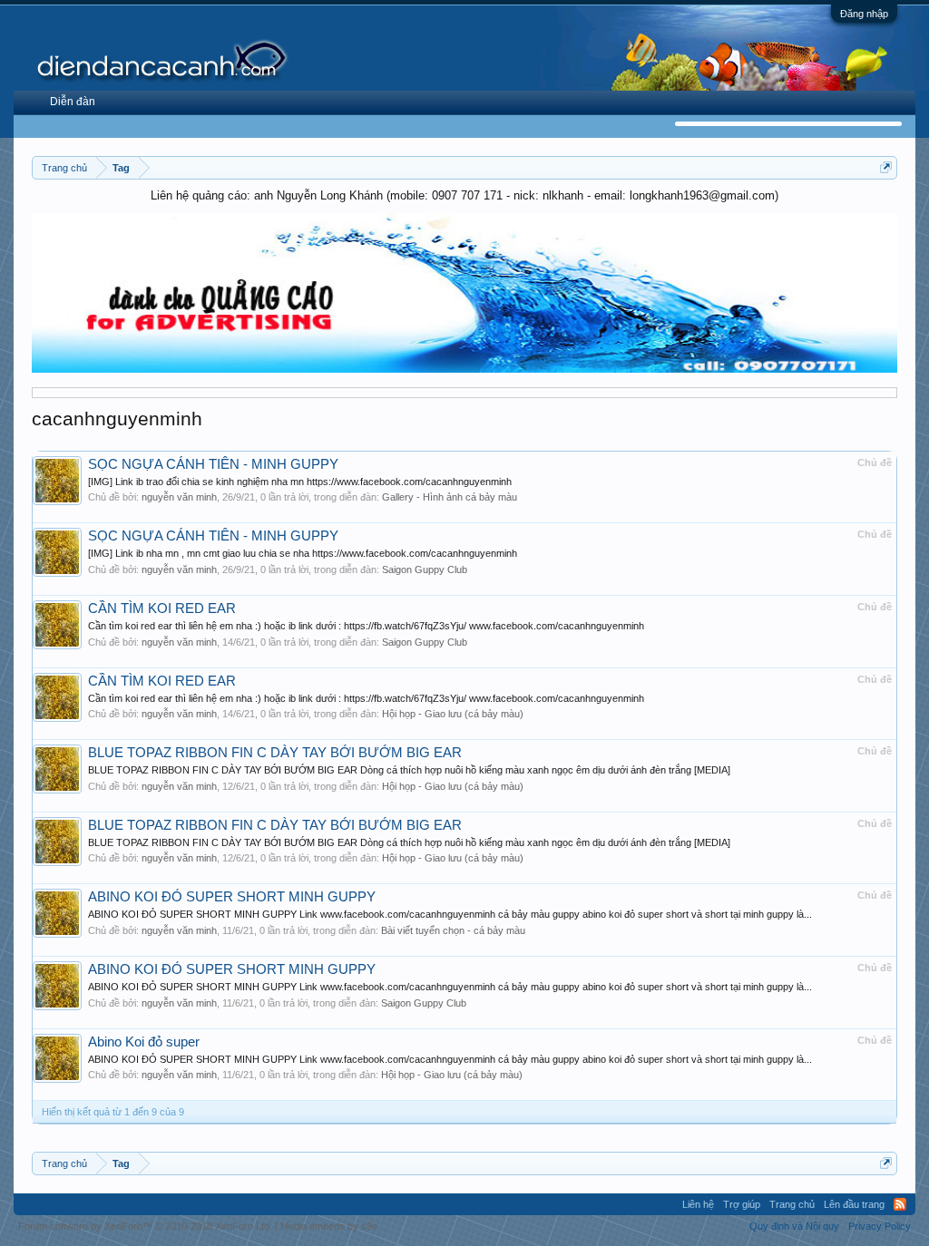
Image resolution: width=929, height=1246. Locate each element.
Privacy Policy (879, 1226)
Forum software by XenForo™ (145, 1226)
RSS (900, 1204)
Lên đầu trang (854, 1204)
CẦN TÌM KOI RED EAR (162, 608)
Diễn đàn (72, 101)
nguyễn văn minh (179, 497)
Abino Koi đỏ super (144, 1042)
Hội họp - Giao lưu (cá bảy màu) (452, 713)
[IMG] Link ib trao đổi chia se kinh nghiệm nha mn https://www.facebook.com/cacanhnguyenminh (300, 481)
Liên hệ (698, 1204)
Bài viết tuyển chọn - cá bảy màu (453, 930)
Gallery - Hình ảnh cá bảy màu (449, 497)
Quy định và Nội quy (794, 1226)
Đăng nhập (864, 13)
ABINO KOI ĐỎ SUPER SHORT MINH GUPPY (232, 897)
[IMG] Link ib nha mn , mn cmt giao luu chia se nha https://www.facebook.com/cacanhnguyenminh (302, 553)
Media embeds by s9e (328, 1226)
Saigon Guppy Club (424, 569)
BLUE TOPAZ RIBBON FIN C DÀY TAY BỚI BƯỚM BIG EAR (275, 752)
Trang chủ (792, 1204)
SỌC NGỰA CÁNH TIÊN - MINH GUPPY (213, 464)
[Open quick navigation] (886, 167)
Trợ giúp (741, 1204)
